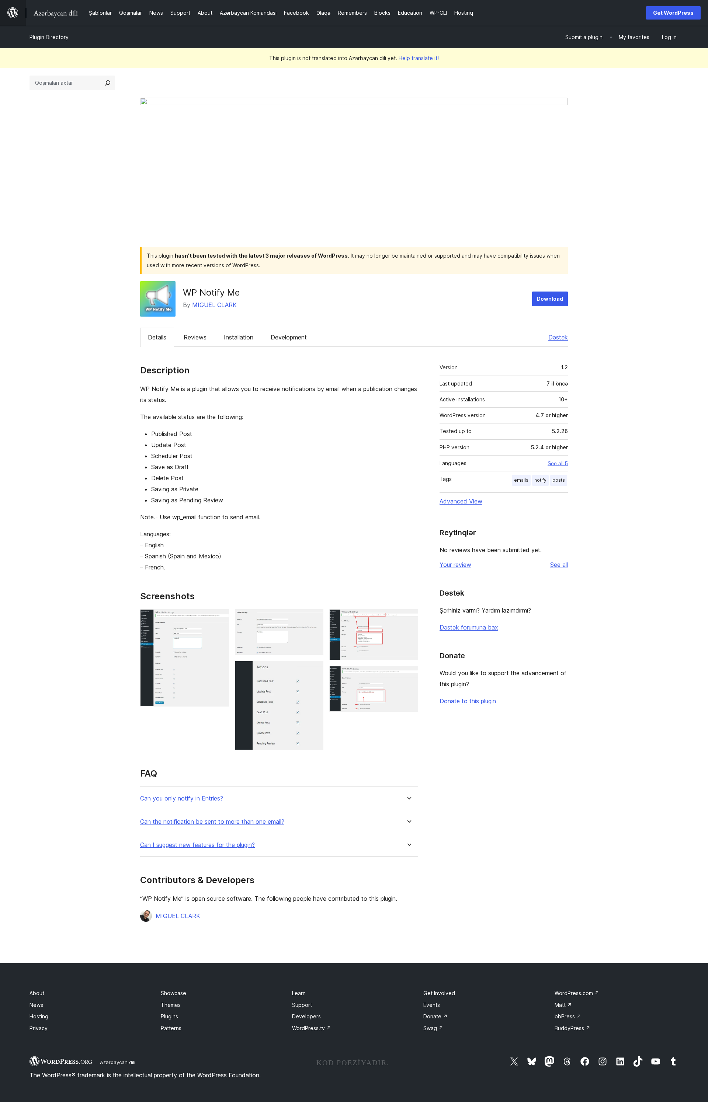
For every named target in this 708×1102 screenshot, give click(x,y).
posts (558, 480)
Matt (563, 1005)
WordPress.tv (311, 1028)
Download (550, 299)
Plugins (169, 1016)
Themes (171, 1005)
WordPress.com (577, 993)
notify (540, 480)
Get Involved (439, 993)
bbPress (568, 1016)
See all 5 (558, 463)
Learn (299, 993)
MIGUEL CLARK (214, 304)
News (36, 1005)
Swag (433, 1028)
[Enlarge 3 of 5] (313, 670)
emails (521, 480)
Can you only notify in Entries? (181, 798)
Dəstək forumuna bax (469, 627)
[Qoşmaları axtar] (107, 83)
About (37, 993)
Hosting (39, 1016)
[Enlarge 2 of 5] (313, 619)
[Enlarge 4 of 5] (408, 619)
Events (431, 1005)
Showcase (173, 993)
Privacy (39, 1028)
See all (559, 564)
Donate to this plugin (468, 701)
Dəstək (558, 337)
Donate (435, 1016)
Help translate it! (419, 58)
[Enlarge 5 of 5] (408, 676)
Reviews (195, 337)
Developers (306, 1016)
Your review (455, 564)
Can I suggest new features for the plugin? (197, 844)
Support (302, 1005)
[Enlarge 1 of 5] (219, 619)
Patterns (171, 1028)
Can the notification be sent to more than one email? (212, 821)
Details (157, 337)
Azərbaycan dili (117, 1062)
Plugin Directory (49, 37)
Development (289, 337)
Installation (238, 337)
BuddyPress (572, 1028)
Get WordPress (673, 13)
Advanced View (461, 501)
